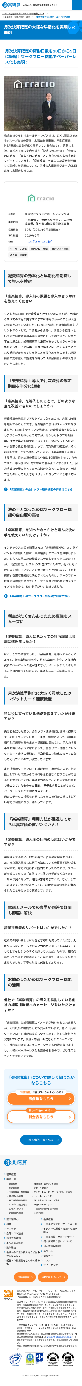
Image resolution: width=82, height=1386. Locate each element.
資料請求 (23, 1277)
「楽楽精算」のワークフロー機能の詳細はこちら (39, 596)
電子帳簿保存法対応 (18, 1200)
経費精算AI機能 (16, 1213)
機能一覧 (11, 1179)
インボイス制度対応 (18, 1204)
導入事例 (11, 1229)
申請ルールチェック (43, 1204)
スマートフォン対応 (43, 1196)
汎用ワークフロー (17, 1209)
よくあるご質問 (14, 1243)
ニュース (48, 1251)
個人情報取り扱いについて (57, 1241)
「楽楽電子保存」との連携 (46, 1209)
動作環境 (11, 1247)
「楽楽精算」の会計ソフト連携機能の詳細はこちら (41, 490)
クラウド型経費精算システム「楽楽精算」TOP (23, 13)
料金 (8, 1224)
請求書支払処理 (16, 1196)
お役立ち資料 (13, 1238)
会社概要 (48, 1219)
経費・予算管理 (41, 1188)
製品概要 (11, 1174)
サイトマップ (50, 1265)
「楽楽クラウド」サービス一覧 (60, 1224)
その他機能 (39, 1213)
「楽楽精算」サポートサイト (58, 1237)
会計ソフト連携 (14, 1233)
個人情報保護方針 (52, 1246)
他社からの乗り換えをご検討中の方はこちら (23, 1254)
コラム (47, 1260)
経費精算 (13, 1183)
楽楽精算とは (13, 1219)
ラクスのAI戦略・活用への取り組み (60, 1230)
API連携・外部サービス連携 (46, 1200)
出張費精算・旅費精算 (19, 1192)
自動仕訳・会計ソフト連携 (46, 1183)
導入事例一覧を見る (41, 1140)
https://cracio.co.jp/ (38, 241)
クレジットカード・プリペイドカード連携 (53, 1192)
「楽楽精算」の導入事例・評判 (16, 17)
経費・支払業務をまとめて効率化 (23, 1262)
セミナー (48, 1256)
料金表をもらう (52, 1277)
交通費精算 (14, 1188)
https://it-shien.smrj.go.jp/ (59, 1337)
